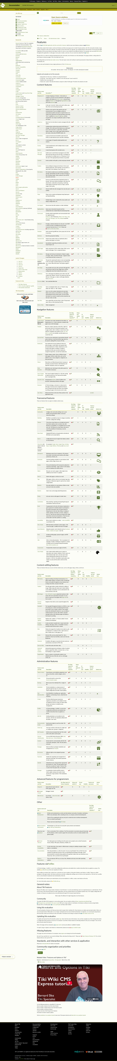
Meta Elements (19, 153)
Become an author (37, 1032)
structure (51, 278)
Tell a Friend (40, 524)
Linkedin (51, 530)
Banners (39, 490)
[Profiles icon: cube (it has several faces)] (98, 710)
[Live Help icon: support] (97, 206)
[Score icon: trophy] (98, 507)
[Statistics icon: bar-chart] (98, 487)
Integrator (40, 787)
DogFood (40, 832)
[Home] (38, 39)
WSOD (17, 249)
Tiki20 (59, 227)
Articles (39, 109)
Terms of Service (54, 1033)
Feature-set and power (92, 91)
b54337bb (21, 1058)
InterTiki (17, 137)
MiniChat (40, 236)
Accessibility (40, 520)
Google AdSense (52, 445)
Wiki (38, 126)
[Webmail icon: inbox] (98, 225)
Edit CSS (39, 716)
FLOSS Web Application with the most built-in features (54, 45)
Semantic (18, 193)
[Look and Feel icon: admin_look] (98, 339)
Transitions (18, 228)
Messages (40, 189)
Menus (39, 362)
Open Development (40, 814)
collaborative (46, 35)
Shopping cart (19, 200)
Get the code (53, 1029)
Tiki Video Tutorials (22, 284)
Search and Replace (20, 190)
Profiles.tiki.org (56, 881)
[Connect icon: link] (99, 742)
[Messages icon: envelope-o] (98, 190)
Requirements (23, 9)
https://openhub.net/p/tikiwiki (82, 901)
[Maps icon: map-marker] (98, 196)
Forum (17, 115)
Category (18, 72)
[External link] (73, 96)
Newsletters (40, 135)
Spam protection (19, 208)
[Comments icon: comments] (99, 461)
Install (34, 9)
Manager (40, 770)
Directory (40, 281)
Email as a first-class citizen (53, 228)
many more (65, 445)
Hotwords (40, 641)
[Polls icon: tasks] (99, 630)
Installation (40, 687)
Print (39, 534)
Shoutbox (40, 231)
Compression (40, 547)
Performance (18, 166)
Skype (47, 445)
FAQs (34, 1043)
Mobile (39, 465)
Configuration (36, 1027)
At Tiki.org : (32, 1)
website (42, 1015)
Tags (38, 479)
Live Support (40, 205)
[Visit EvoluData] (46, 20)
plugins (62, 933)
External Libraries (40, 842)
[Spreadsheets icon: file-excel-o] (98, 244)
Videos (16, 1047)
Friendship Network (20, 117)
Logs (17, 145)
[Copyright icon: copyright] (99, 607)
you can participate (56, 904)
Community (40, 412)
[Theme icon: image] (98, 424)
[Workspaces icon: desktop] (98, 455)
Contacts (18, 81)
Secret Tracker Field (22, 269)
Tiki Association (18, 1032)
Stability (88, 93)
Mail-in (17, 148)
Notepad (62, 218)
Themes (39, 422)
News (71, 1)
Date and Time (19, 94)
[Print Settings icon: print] (98, 536)
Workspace (18, 247)
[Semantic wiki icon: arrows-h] (98, 381)
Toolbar (17, 179)
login (60, 919)
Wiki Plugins (40, 594)
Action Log (40, 727)
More (40, 952)
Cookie (17, 88)
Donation (17, 1035)
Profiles (39, 708)
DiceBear (20, 276)
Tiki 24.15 (20, 264)
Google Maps (61, 444)
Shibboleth (59, 738)
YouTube (67, 444)
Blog (17, 63)
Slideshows (40, 273)
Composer (56, 748)
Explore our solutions (56, 23)
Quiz (17, 180)
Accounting (18, 52)
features (41, 35)
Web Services (40, 795)
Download (29, 9)
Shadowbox (18, 195)
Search (39, 438)
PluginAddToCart (64, 100)
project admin (59, 924)
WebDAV (18, 237)
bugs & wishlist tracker (76, 927)
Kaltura (17, 138)
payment (53, 102)
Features (17, 9)
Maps (39, 194)
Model (87, 52)
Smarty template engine (51, 680)
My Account (40, 213)
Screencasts (40, 260)
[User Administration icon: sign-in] (97, 693)
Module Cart (52, 100)
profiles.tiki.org (45, 869)
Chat (17, 73)
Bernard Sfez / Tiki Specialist (54, 960)
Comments (40, 459)
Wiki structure (19, 245)
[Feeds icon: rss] (98, 435)
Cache (39, 635)
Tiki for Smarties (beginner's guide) (26, 286)
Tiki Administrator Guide (54, 38)
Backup (38, 9)
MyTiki (17, 159)
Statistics (39, 485)
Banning (39, 682)
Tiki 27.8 (20, 261)
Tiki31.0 (20, 273)
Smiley (17, 205)
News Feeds (40, 433)
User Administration (20, 229)
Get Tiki (54, 1)
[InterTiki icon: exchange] (98, 764)
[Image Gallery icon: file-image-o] (98, 173)
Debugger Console (40, 792)
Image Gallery (19, 127)
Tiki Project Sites (72, 1024)
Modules (39, 326)
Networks (88, 1024)
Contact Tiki (17, 1033)
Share (17, 198)
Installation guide (36, 1025)
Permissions (40, 752)
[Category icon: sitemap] (98, 356)
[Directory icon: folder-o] (98, 283)
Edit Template (41, 732)
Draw (17, 104)
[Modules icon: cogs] (99, 328)
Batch (17, 59)
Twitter (47, 530)
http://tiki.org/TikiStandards (54, 827)
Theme (17, 223)
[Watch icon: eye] (98, 472)
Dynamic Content (19, 106)
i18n (38, 540)
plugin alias (64, 597)
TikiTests (17, 221)
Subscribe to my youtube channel (78, 1015)
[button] (91, 33)
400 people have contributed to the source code (48, 903)
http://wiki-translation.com (52, 545)
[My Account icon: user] (98, 215)
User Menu (64, 216)
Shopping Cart (41, 96)
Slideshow (18, 203)
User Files (57, 218)
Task (69, 216)
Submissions (23, 54)
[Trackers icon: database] (98, 167)
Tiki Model (63, 821)
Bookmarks (40, 343)
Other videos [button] (42, 962)
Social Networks (41, 529)
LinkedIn (88, 1029)
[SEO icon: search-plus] (98, 375)
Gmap (17, 119)
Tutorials (34, 1030)
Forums (39, 179)
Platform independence (21, 169)
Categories (40, 354)
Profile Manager (19, 176)
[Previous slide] (40, 22)
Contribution (40, 501)
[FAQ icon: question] (98, 141)
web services (55, 795)
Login (17, 143)
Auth (64, 736)
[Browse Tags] (38, 36)
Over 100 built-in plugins (51, 594)
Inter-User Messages (50, 218)
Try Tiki (49, 1)
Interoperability (45, 943)
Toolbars (39, 586)
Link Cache (18, 68)
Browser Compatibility (21, 67)
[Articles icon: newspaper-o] (98, 111)
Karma (17, 140)
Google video (55, 444)
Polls (39, 629)
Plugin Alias (21, 268)
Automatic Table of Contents (40, 650)
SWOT (44, 949)
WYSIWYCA (18, 250)
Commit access (53, 1027)
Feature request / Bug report (21, 1043)
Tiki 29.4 (20, 263)
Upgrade (43, 9)
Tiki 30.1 (20, 266)
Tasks (39, 105)
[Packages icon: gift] (98, 748)
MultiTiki (18, 158)
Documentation (41, 850)
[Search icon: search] (98, 440)
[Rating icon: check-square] (98, 498)
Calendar (40, 160)
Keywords (18, 43)
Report (17, 177)
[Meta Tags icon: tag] (98, 369)
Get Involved (65, 1)
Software (44, 1)
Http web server (49, 738)
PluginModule (41, 654)
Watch (60, 216)
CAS (54, 738)
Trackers (39, 166)
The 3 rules (52, 1025)
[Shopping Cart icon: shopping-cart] (98, 97)
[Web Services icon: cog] (99, 797)
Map (17, 150)
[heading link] (47, 42)
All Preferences (67, 64)
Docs (17, 102)
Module (17, 156)
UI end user (83, 91)
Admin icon (98, 93)
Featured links (19, 112)
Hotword (18, 122)
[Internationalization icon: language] (99, 541)
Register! (84, 1)
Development (53, 1024)
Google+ (57, 530)
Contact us (65, 23)
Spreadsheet (40, 243)
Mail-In (39, 476)
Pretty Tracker (60, 99)
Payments (40, 756)
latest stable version (54, 60)
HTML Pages (40, 248)
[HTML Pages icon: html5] (98, 250)
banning (19, 231)
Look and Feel (41, 337)
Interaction (40, 444)
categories (57, 116)
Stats (17, 213)
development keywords (27, 46)
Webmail (39, 223)
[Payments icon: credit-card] (98, 758)
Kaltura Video (40, 305)
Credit (17, 91)
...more (18, 277)
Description (48, 93)
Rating (39, 496)
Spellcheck (18, 210)
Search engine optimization (22, 187)
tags (62, 116)
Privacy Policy (53, 1034)
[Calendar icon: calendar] (98, 162)
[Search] (79, 13)
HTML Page (18, 124)
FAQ (38, 140)
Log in (113, 5)
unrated (92, 392)
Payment (18, 164)
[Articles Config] (41, 39)
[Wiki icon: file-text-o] (98, 128)
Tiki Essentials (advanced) (24, 287)
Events (16, 1046)
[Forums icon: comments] (99, 181)
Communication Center (21, 78)
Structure (40, 385)
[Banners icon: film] (98, 492)
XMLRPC (17, 254)
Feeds (17, 184)
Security (17, 192)
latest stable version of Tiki (88, 913)
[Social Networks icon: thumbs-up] (98, 530)
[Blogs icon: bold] (98, 201)
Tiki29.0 (20, 274)
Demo (16, 1029)
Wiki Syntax (99, 51)
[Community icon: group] (99, 413)
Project (38, 1)
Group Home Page (28, 93)
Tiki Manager (19, 224)
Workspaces (40, 453)
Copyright (40, 606)
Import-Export (19, 128)
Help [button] (47, 9)
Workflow (40, 418)
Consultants (35, 1044)
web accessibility (66, 520)
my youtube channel (50, 1015)
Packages (40, 747)
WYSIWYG (18, 252)
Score (39, 506)
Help (59, 1)
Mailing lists (35, 1041)
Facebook (67, 529)
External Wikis (41, 645)
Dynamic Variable (19, 107)
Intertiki (39, 762)
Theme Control (41, 672)
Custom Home (41, 320)
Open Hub (88, 1030)
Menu (17, 151)
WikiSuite (88, 45)
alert (23, 219)
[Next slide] (100, 22)
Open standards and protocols (41, 826)
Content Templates (20, 85)
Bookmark (48, 216)
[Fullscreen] (116, 1)
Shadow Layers (19, 197)
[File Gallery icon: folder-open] (98, 255)
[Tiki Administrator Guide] (39, 39)
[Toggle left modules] (38, 13)
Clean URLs (18, 75)
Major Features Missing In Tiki (88, 936)
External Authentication (21, 109)
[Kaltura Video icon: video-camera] (97, 305)
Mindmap (59, 445)
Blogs (39, 200)
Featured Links (41, 238)
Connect (39, 740)
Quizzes (39, 150)
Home (45, 38)
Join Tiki (16, 1041)
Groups (39, 699)
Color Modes (40, 551)
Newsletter (18, 161)
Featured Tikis (77, 1)
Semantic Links (41, 379)
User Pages (40, 267)
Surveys (39, 145)
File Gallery (40, 172)
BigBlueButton (41, 209)
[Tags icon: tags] (98, 481)
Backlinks (54, 379)
